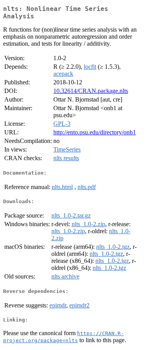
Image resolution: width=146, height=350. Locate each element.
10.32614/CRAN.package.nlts (90, 91)
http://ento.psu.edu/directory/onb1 (94, 132)
